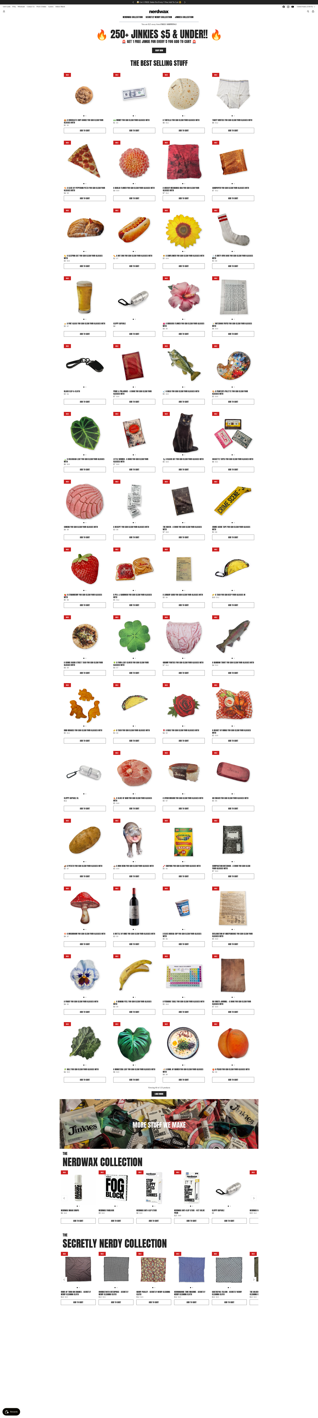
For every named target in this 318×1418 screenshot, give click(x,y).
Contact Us (31, 7)
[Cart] (313, 11)
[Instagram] (288, 6)
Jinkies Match (60, 7)
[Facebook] (283, 6)
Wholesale (21, 7)
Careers (50, 7)
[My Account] (4, 11)
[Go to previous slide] (133, 2)
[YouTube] (292, 6)
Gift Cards (6, 7)
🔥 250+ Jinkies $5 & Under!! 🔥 (159, 2)
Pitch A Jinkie (41, 7)
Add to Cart (85, 130)
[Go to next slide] (185, 2)
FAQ (14, 7)
